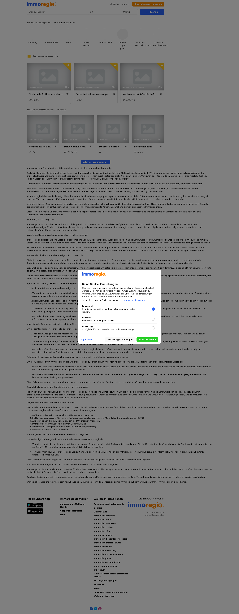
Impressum (86, 339)
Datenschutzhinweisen (134, 300)
